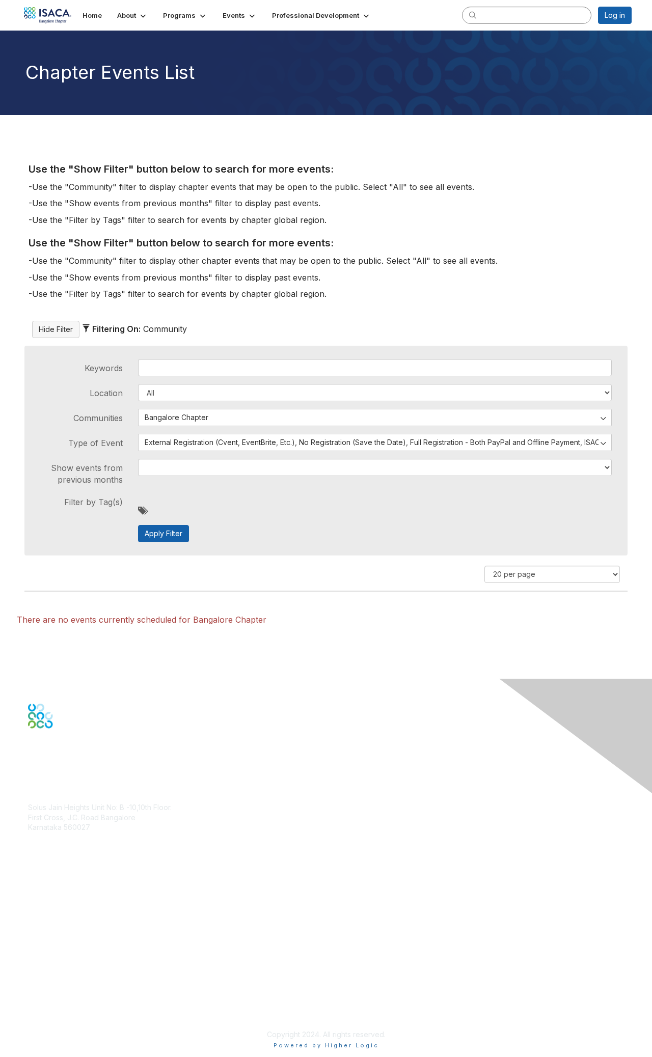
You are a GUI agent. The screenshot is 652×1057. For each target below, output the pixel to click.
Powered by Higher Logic (326, 1045)
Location (106, 393)
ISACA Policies (52, 984)
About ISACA (49, 964)
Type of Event (95, 443)
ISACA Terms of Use (62, 994)
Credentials (47, 905)
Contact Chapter (55, 842)
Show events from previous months (87, 473)
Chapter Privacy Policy (66, 1019)
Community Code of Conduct (76, 974)
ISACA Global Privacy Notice (75, 1004)
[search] (472, 15)
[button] (132, 15)
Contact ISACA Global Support (79, 920)
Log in (615, 15)
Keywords (104, 368)
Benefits (42, 896)
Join (35, 885)
